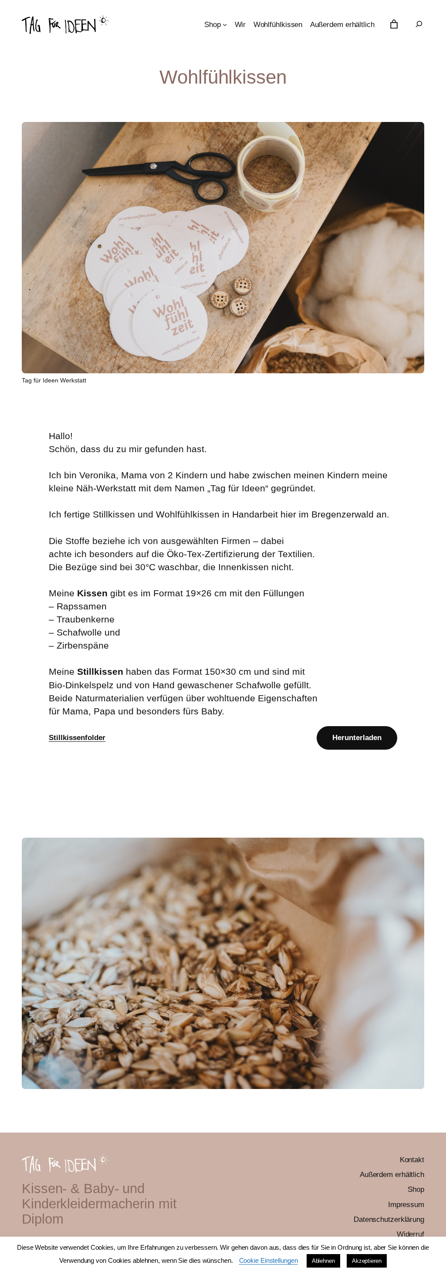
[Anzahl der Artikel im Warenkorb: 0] (394, 24)
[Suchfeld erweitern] (419, 24)
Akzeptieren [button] (367, 1261)
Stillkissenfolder (77, 738)
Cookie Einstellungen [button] (268, 1260)
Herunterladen (357, 737)
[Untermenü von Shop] (225, 24)
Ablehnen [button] (323, 1261)
